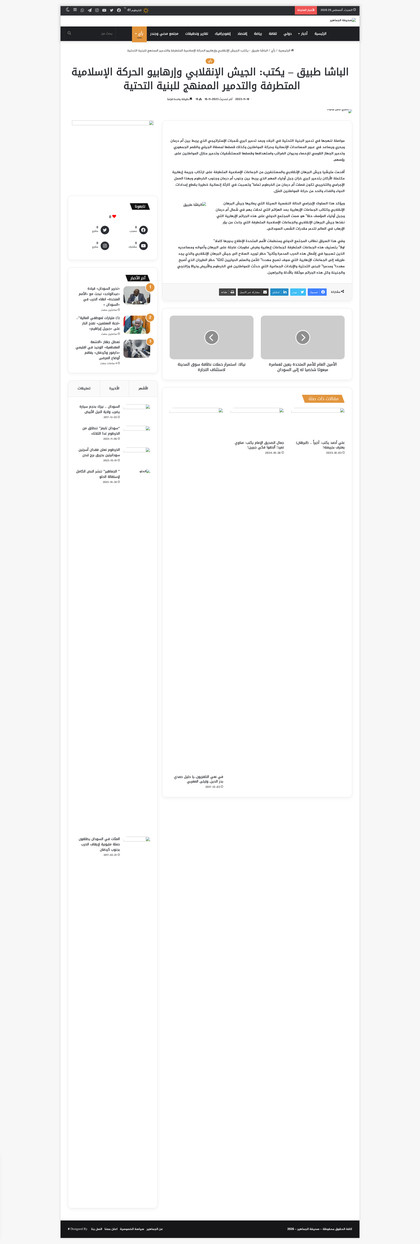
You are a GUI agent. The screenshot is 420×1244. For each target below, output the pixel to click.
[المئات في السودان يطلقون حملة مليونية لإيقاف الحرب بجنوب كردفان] (136, 1019)
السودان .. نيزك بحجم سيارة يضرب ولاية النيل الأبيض (99, 409)
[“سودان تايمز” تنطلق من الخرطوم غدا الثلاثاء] (136, 435)
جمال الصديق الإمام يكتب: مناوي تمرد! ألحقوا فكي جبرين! (259, 445)
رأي (140, 33)
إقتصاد (242, 33)
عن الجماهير (155, 1229)
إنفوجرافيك (223, 33)
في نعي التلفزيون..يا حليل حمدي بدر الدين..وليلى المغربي (198, 779)
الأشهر (143, 389)
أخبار (304, 33)
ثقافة (273, 33)
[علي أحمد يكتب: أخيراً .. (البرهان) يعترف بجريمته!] (318, 423)
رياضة (258, 33)
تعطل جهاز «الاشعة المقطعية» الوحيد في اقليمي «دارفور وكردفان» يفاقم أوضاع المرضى (98, 350)
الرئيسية (320, 33)
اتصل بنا (96, 1229)
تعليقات (84, 389)
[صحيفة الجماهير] (343, 21)
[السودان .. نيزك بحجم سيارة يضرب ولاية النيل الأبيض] (136, 413)
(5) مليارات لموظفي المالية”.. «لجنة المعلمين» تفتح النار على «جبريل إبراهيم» (98, 323)
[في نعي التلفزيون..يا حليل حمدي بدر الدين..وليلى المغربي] (196, 590)
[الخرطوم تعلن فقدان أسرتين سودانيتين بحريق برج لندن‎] (136, 456)
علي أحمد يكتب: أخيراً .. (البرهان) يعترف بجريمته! (320, 445)
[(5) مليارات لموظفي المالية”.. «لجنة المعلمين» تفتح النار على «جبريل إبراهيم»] (136, 325)
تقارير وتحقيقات (196, 33)
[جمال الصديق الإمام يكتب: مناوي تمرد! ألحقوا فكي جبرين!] (257, 423)
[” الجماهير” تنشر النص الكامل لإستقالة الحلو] (136, 651)
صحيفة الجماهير (308, 1229)
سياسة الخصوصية (132, 1229)
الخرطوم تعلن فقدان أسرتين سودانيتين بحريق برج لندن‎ (99, 452)
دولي (288, 33)
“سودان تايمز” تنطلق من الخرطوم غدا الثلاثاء (101, 431)
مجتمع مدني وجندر (164, 33)
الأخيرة (114, 389)
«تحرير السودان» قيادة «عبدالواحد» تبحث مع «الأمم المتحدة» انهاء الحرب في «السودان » (99, 296)
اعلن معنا (111, 1229)
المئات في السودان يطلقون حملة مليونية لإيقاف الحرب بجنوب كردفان (99, 844)
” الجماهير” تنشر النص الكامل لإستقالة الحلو (98, 474)
